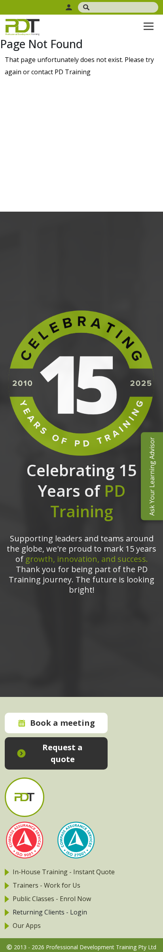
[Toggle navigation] (148, 26)
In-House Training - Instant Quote (64, 872)
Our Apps (27, 925)
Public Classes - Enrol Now (52, 898)
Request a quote (62, 753)
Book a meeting (62, 722)
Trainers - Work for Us (46, 885)
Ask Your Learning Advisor (152, 476)
